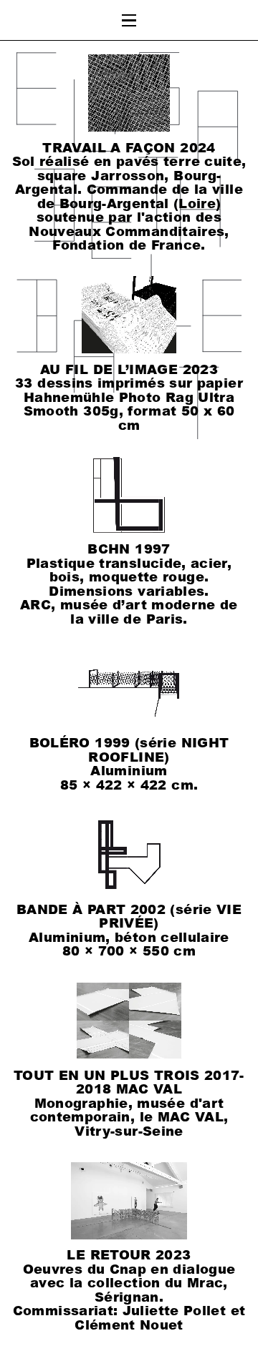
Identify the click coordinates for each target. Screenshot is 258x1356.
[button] (129, 20)
